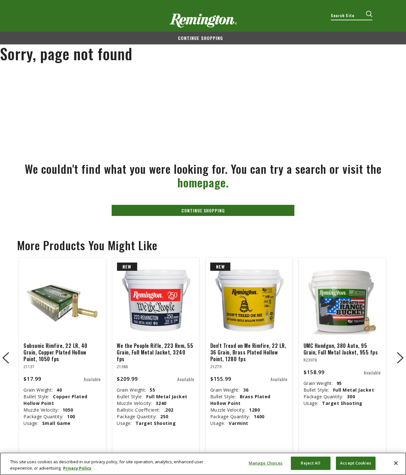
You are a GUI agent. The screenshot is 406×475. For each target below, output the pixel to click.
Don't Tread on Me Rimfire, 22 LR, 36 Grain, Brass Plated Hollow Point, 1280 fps (248, 352)
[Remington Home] (203, 21)
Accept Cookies (355, 463)
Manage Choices (266, 463)
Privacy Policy (77, 468)
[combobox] (351, 15)
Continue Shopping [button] (203, 210)
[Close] (396, 463)
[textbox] (351, 15)
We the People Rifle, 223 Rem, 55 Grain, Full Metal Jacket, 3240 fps (155, 352)
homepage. (203, 182)
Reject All (310, 463)
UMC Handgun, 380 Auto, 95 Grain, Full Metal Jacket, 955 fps (341, 349)
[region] (203, 463)
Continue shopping (200, 38)
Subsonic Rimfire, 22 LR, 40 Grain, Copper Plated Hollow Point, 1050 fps (55, 352)
